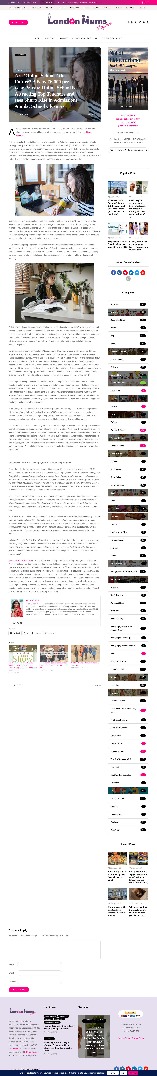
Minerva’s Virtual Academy (20, 560)
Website (12, 981)
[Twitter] (18, 623)
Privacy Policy (138, 1038)
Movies (96, 7)
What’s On (50, 7)
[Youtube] (21, 623)
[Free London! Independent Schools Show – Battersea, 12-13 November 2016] (54, 653)
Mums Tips (130, 7)
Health (107, 7)
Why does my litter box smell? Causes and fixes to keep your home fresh (138, 911)
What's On (49, 1038)
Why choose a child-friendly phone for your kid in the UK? (77, 2)
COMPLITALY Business (30, 1069)
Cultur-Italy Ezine (112, 38)
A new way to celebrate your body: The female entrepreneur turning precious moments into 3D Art (137, 208)
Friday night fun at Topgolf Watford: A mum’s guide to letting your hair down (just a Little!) (138, 877)
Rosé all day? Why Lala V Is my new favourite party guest (117, 875)
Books (86, 7)
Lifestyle (118, 7)
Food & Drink (74, 7)
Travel (61, 7)
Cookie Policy (124, 1038)
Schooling (21, 55)
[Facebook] (11, 623)
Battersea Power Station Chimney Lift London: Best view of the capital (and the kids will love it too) (116, 207)
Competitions (36, 7)
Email (11, 973)
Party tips (59, 1019)
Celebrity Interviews (17, 7)
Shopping (142, 7)
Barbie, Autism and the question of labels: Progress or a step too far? (138, 245)
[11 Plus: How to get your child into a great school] (85, 653)
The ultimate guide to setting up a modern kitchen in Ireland (117, 911)
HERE (16, 1049)
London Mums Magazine (84, 38)
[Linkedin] (14, 623)
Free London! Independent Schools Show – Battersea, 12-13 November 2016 (54, 665)
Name (11, 964)
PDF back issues (31, 1052)
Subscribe (19, 22)
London (48, 1019)
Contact (63, 38)
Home (38, 38)
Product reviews (52, 1022)
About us (50, 38)
